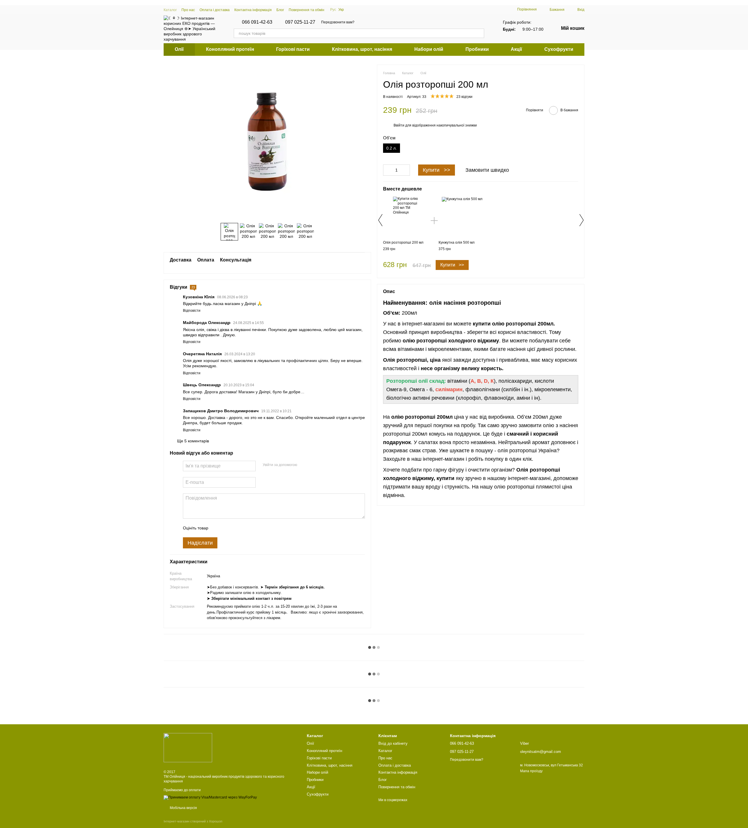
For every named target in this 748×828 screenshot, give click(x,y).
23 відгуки (464, 97)
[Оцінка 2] (227, 527)
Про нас (188, 10)
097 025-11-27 (300, 22)
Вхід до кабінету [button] (393, 743)
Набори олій (428, 49)
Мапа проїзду (531, 771)
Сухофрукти (558, 49)
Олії (179, 49)
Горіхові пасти (293, 49)
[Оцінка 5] (255, 527)
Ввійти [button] (399, 125)
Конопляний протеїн (230, 49)
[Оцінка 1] (218, 527)
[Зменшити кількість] (387, 170)
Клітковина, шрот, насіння (362, 49)
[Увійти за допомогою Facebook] (303, 465)
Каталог (170, 10)
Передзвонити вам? (337, 22)
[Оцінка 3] (236, 527)
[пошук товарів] (479, 33)
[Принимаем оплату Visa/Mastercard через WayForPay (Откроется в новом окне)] (210, 797)
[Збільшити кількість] (405, 170)
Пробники (477, 49)
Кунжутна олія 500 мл (457, 242)
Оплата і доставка (215, 10)
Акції (516, 49)
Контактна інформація (253, 10)
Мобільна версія (183, 808)
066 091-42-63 (257, 22)
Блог (280, 10)
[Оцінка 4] (246, 527)
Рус (333, 9)
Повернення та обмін (306, 10)
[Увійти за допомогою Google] (312, 465)
